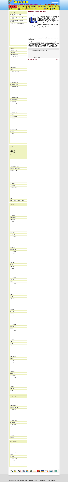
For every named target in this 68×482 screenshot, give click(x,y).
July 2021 (12, 260)
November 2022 (13, 238)
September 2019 (13, 275)
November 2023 (13, 213)
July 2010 (12, 360)
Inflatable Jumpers (13, 174)
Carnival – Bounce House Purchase (16, 14)
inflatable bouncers (14, 88)
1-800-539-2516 (54, 4)
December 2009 (13, 375)
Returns (35, 480)
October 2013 (13, 281)
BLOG (50, 479)
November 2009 (13, 377)
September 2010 (13, 356)
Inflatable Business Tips (51, 480)
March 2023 (12, 230)
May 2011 (12, 339)
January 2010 (13, 373)
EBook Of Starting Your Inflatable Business (33, 476)
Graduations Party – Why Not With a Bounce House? (17, 24)
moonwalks (12, 131)
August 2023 (13, 219)
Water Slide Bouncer (14, 142)
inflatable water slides (14, 112)
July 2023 (12, 221)
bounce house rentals (14, 65)
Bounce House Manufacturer (15, 166)
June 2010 (12, 362)
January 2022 (13, 247)
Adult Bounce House (14, 50)
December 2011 (13, 324)
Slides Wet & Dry (13, 452)
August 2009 (13, 384)
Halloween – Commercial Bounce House (17, 17)
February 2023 (13, 232)
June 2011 (12, 337)
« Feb (10, 154)
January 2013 (13, 300)
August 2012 (13, 307)
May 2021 (12, 264)
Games (12, 454)
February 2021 (13, 270)
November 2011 (13, 326)
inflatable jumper (13, 409)
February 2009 (13, 392)
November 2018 (13, 279)
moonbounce (13, 426)
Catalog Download (42, 480)
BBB (13, 470)
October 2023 (13, 215)
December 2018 (13, 277)
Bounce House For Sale (14, 164)
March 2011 (12, 343)
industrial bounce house (14, 82)
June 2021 (12, 262)
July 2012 (12, 309)
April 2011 (12, 341)
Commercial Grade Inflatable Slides (15, 479)
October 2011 (13, 328)
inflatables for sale (14, 116)
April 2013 (12, 294)
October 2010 (13, 354)
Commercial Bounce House (15, 71)
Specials (12, 443)
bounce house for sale (14, 56)
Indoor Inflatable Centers (14, 80)
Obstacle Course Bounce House (15, 27)
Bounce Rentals (13, 67)
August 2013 (13, 285)
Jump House (13, 118)
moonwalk (12, 127)
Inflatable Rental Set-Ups (14, 99)
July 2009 (12, 386)
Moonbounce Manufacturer (15, 189)
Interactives (12, 456)
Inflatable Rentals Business (15, 103)
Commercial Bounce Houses (13, 480)
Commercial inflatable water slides (16, 73)
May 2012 (12, 313)
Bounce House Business (14, 54)
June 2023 (12, 223)
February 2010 (13, 371)
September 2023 (13, 217)
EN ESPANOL (22, 476)
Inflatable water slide (14, 110)
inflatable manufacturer (14, 97)
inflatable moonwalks (55, 21)
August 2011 (13, 332)
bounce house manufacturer (15, 58)
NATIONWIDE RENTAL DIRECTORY (13, 476)
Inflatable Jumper (13, 172)
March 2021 (12, 268)
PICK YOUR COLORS (46, 476)
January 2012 (13, 322)
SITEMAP (46, 479)
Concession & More (14, 458)
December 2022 (13, 236)
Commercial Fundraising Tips (15, 168)
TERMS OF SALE (25, 479)
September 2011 (13, 330)
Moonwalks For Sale (14, 196)
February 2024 (13, 206)
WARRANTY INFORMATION (33, 479)
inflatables (12, 114)
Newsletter (12, 133)
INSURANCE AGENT (55, 479)
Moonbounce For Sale (14, 187)
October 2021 (13, 253)
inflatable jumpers (13, 95)
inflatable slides (13, 418)
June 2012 (12, 311)
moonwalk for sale (14, 129)
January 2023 (13, 234)
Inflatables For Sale (14, 181)
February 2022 (13, 245)
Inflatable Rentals (13, 101)
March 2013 (12, 296)
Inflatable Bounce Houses (14, 86)
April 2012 (12, 315)
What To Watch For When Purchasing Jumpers (17, 200)
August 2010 (13, 358)
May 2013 (12, 292)
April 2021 (12, 266)
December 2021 (13, 249)
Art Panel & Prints (13, 460)
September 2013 (13, 283)
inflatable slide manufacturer (15, 105)
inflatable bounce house (14, 84)
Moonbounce (13, 185)
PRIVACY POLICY (41, 479)
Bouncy (12, 69)
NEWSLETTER (31, 480)
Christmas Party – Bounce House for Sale (17, 20)
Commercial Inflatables (14, 170)
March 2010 (12, 369)
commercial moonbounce (14, 407)
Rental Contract (13, 135)
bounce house (13, 52)
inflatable (31, 59)
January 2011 (13, 347)
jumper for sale (13, 120)
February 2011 (13, 345)
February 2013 (13, 298)
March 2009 (12, 390)
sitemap (12, 198)
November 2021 (13, 251)
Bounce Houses (13, 445)
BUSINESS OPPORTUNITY (24, 480)
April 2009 (12, 388)
